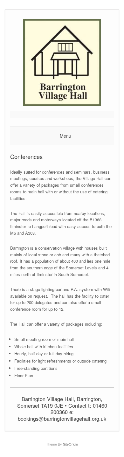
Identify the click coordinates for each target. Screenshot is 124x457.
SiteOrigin (70, 444)
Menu (65, 136)
